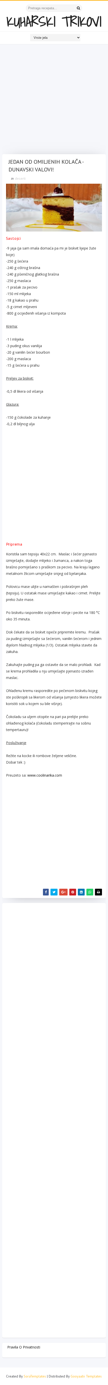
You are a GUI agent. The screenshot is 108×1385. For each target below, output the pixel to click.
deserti (20, 178)
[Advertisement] (54, 100)
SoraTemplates (35, 1376)
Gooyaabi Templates (86, 1376)
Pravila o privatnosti (23, 1347)
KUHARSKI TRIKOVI (54, 21)
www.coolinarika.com (44, 775)
